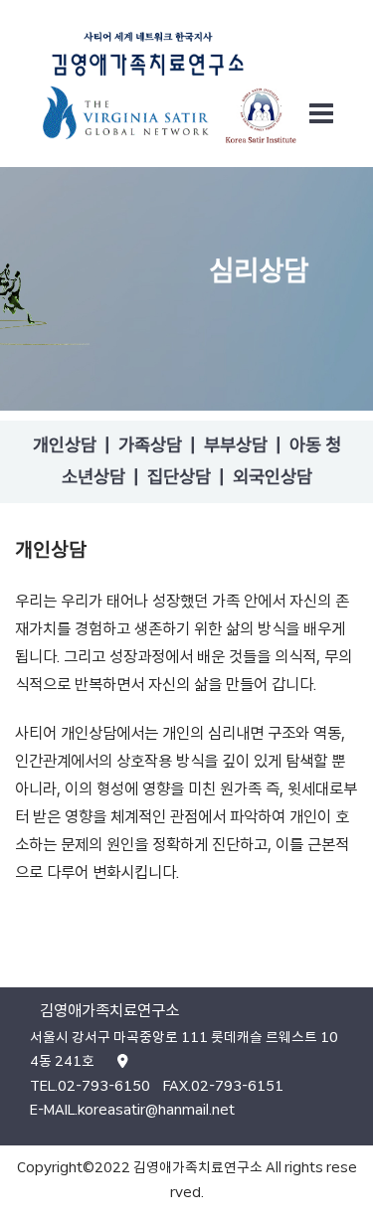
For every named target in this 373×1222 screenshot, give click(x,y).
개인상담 (64, 445)
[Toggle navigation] (321, 113)
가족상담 (150, 445)
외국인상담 (272, 477)
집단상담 (179, 477)
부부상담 (236, 445)
